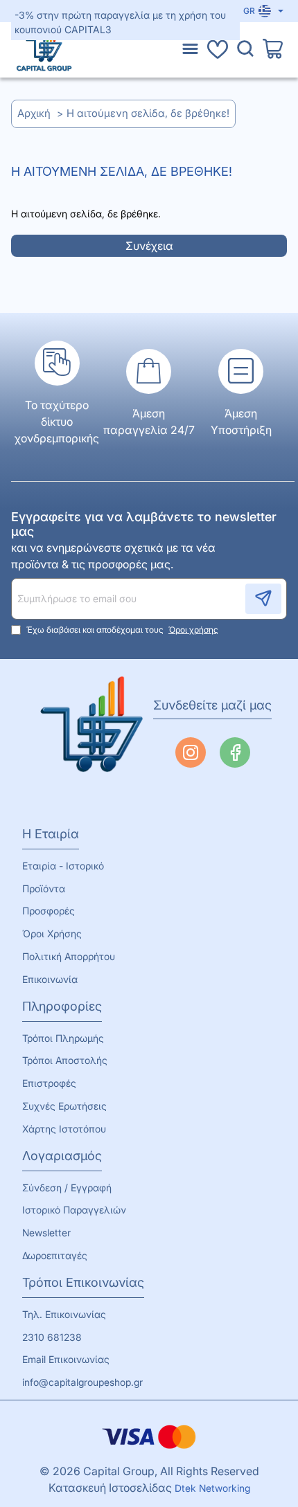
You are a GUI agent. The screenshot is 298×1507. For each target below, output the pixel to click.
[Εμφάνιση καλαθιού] (273, 50)
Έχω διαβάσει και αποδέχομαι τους (121, 629)
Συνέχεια (149, 246)
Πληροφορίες (62, 1006)
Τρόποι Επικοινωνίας (83, 1282)
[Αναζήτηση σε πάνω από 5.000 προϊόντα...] (245, 50)
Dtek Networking (212, 1488)
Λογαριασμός (62, 1155)
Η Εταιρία (50, 834)
